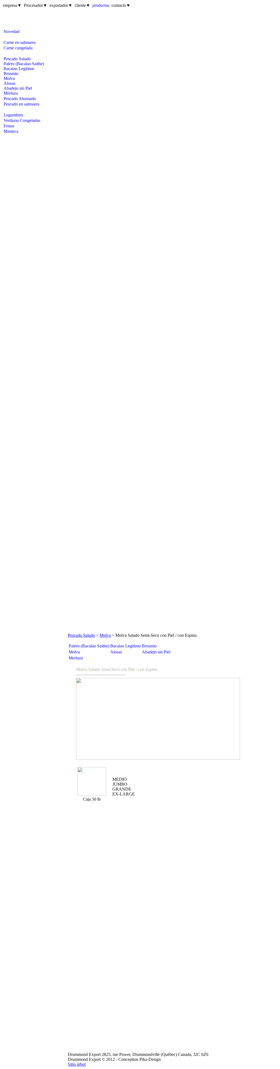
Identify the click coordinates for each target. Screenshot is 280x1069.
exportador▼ (60, 5)
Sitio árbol (77, 1064)
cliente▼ (82, 5)
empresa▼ (12, 5)
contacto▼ (121, 5)
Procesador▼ (35, 5)
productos (100, 5)
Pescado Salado (81, 635)
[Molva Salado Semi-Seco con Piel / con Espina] (158, 719)
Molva (105, 635)
